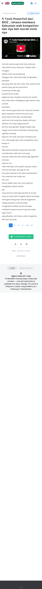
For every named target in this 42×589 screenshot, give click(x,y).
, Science (27, 251)
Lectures (20, 251)
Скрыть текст (34, 13)
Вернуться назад (10, 13)
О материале (21, 256)
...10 (26, 225)
